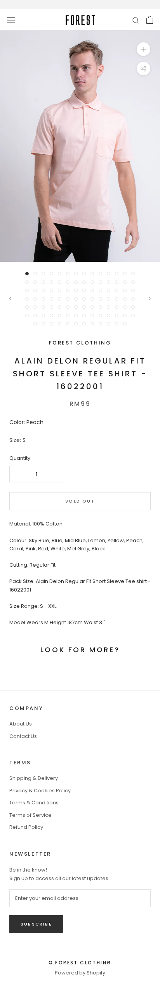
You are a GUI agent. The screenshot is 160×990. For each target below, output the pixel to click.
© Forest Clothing (80, 962)
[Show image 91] (84, 323)
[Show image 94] (108, 323)
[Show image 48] (68, 299)
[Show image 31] (43, 290)
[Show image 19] (59, 282)
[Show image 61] (59, 307)
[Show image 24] (100, 282)
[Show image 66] (100, 307)
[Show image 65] (92, 307)
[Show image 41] (125, 290)
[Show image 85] (35, 323)
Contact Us (23, 736)
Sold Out (80, 501)
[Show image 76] (68, 315)
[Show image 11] (108, 273)
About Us (20, 723)
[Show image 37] (92, 290)
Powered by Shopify (80, 972)
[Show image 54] (116, 299)
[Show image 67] (108, 307)
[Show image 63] (76, 307)
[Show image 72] (35, 315)
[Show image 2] (35, 273)
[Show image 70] (133, 307)
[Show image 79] (92, 315)
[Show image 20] (68, 282)
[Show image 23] (92, 282)
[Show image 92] (92, 323)
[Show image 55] (125, 299)
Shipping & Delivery (33, 778)
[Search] (135, 20)
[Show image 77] (76, 315)
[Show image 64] (84, 307)
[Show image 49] (76, 299)
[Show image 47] (59, 299)
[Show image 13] (125, 273)
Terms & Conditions (34, 802)
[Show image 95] (116, 323)
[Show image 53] (108, 299)
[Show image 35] (76, 290)
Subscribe (36, 924)
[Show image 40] (116, 290)
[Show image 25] (108, 282)
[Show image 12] (116, 273)
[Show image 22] (84, 282)
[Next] (149, 298)
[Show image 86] (43, 323)
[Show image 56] (133, 299)
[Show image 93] (100, 323)
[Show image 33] (59, 290)
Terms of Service (30, 815)
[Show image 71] (27, 315)
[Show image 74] (51, 315)
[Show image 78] (84, 315)
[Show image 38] (100, 290)
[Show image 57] (27, 307)
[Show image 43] (27, 299)
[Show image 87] (51, 323)
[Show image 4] (51, 273)
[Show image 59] (43, 307)
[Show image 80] (100, 315)
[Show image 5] (59, 273)
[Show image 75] (59, 315)
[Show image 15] (27, 282)
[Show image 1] (27, 273)
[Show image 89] (68, 323)
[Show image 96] (125, 323)
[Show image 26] (116, 282)
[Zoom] (143, 49)
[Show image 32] (51, 290)
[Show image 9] (92, 273)
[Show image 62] (68, 307)
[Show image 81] (108, 315)
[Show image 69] (125, 307)
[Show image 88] (59, 323)
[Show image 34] (68, 290)
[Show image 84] (133, 315)
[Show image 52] (100, 299)
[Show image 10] (100, 273)
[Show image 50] (84, 299)
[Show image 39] (108, 290)
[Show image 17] (43, 282)
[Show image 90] (76, 323)
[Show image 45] (43, 299)
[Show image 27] (125, 282)
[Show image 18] (51, 282)
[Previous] (10, 298)
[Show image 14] (133, 273)
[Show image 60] (51, 307)
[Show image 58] (35, 307)
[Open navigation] (11, 20)
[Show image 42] (133, 290)
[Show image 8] (84, 273)
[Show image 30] (35, 290)
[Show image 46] (51, 299)
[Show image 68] (116, 307)
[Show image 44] (35, 299)
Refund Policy (26, 827)
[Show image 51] (92, 299)
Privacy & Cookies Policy (40, 790)
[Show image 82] (116, 315)
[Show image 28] (133, 282)
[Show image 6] (68, 273)
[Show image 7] (76, 273)
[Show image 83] (125, 315)
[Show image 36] (84, 290)
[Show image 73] (43, 315)
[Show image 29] (27, 290)
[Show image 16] (35, 282)
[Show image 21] (76, 282)
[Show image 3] (43, 273)
